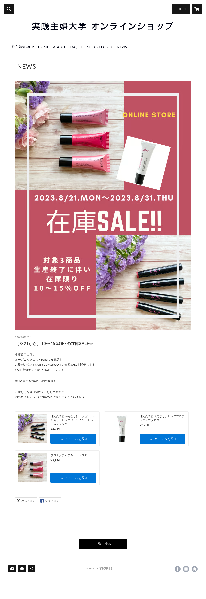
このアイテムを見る (73, 439)
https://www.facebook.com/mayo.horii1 (178, 569)
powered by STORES (99, 568)
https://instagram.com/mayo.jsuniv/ (186, 569)
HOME (43, 47)
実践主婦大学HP (21, 47)
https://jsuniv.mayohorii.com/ (195, 569)
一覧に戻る (103, 544)
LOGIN (181, 9)
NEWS (122, 47)
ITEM (85, 47)
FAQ (73, 47)
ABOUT (59, 47)
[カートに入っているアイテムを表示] (197, 9)
